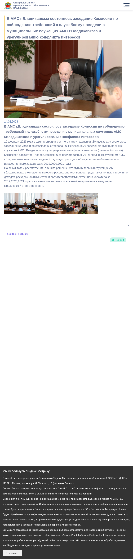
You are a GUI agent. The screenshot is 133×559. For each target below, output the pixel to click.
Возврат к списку (17, 233)
